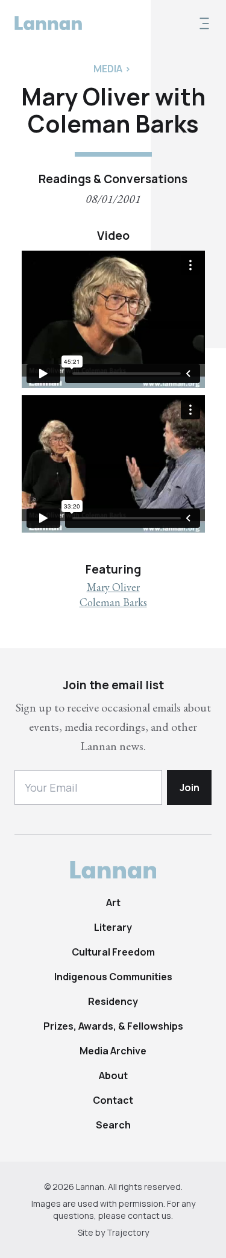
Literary (113, 927)
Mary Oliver (113, 587)
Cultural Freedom (113, 952)
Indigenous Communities (113, 976)
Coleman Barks (113, 602)
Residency (113, 1001)
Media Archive (113, 1050)
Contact (113, 1100)
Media (107, 68)
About (113, 1075)
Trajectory (128, 1232)
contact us (149, 1215)
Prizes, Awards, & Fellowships (113, 1026)
